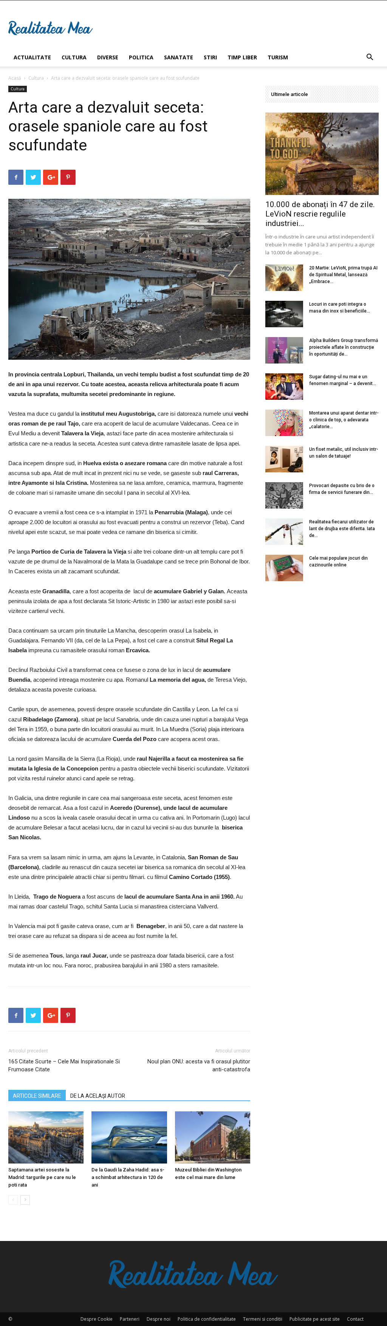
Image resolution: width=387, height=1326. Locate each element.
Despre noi (158, 1319)
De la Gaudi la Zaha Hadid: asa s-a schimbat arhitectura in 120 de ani (127, 1177)
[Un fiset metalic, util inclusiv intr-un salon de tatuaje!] (284, 459)
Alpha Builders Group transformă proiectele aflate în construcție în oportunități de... (343, 347)
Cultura (74, 57)
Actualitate (32, 57)
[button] (370, 58)
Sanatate (178, 57)
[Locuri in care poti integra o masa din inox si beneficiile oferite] (284, 314)
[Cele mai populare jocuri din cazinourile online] (284, 568)
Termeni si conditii (262, 1319)
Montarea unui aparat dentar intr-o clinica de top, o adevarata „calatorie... (344, 419)
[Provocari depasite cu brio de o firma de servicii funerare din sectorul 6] (284, 495)
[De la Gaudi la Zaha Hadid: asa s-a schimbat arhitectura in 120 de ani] (129, 1137)
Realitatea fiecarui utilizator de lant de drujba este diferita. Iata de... (342, 528)
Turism (278, 57)
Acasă (14, 78)
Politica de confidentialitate (207, 1319)
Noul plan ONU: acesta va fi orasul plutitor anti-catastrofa (198, 1065)
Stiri (210, 57)
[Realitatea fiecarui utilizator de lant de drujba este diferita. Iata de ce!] (284, 531)
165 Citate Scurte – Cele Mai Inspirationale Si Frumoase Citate (64, 1065)
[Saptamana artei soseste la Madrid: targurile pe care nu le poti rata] (46, 1137)
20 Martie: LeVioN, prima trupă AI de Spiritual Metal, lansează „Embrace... (343, 274)
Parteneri (129, 1319)
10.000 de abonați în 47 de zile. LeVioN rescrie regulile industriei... (320, 214)
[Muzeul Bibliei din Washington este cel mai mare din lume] (212, 1137)
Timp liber (242, 57)
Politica (141, 57)
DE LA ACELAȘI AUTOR (97, 1096)
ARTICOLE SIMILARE (37, 1096)
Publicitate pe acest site (314, 1319)
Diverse (107, 57)
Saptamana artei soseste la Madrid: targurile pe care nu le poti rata (42, 1177)
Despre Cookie (96, 1319)
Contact (355, 1319)
